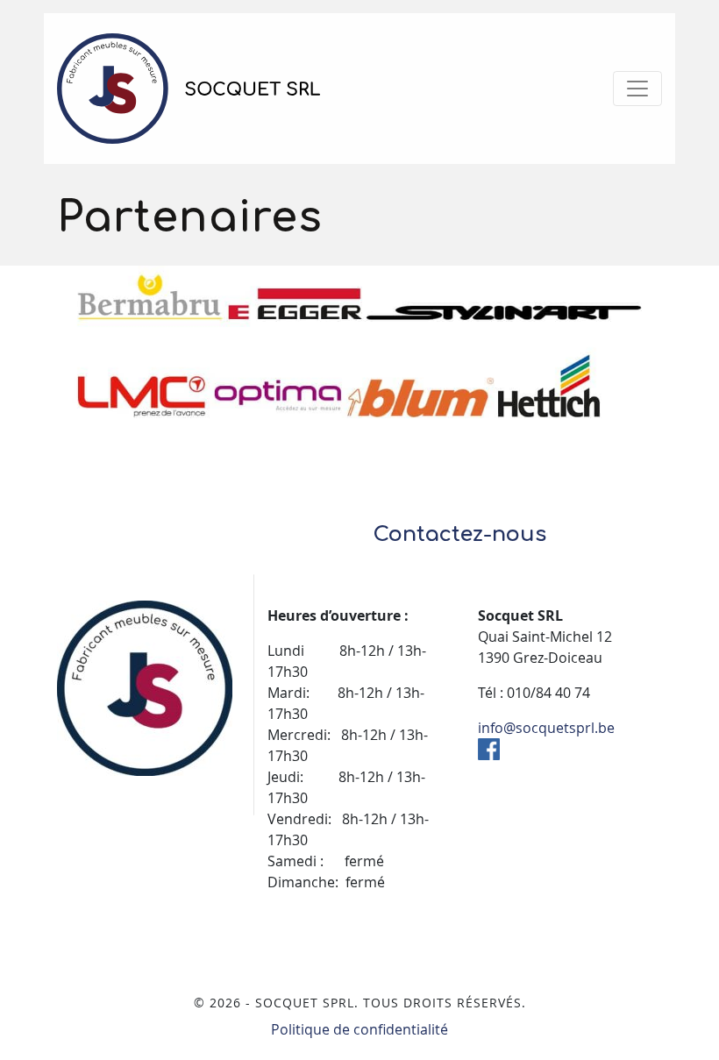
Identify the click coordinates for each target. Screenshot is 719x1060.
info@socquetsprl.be (546, 727)
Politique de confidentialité (359, 1029)
